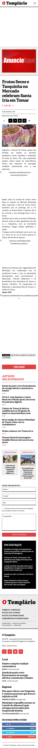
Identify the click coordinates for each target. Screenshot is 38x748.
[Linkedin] (20, 121)
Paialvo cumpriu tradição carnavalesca (15, 665)
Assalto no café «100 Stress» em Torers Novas (18, 575)
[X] (15, 121)
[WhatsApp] (24, 121)
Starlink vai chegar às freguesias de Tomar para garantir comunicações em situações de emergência (19, 551)
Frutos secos (15, 355)
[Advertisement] (19, 26)
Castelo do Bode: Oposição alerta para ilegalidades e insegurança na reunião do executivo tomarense (18, 568)
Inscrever (31, 736)
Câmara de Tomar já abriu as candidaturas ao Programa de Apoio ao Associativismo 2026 (16, 411)
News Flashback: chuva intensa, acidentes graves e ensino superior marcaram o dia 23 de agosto (17, 582)
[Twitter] (9, 651)
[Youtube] (15, 651)
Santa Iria (31, 355)
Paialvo (4, 669)
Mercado (24, 355)
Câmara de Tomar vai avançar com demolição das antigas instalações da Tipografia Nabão (18, 560)
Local (4, 393)
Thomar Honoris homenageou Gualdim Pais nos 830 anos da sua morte (17, 440)
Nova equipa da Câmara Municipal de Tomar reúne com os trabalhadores (18, 422)
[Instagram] (21, 651)
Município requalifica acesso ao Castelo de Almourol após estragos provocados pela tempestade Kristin (18, 706)
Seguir (32, 728)
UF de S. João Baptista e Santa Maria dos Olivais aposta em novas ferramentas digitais (18, 399)
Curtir (32, 724)
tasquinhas (6, 357)
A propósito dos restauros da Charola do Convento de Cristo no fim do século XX (28, 473)
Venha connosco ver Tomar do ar (17, 431)
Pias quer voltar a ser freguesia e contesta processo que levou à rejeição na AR (18, 694)
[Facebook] (10, 121)
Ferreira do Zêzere (8, 699)
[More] (29, 121)
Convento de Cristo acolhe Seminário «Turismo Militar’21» (10, 469)
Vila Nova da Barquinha (10, 714)
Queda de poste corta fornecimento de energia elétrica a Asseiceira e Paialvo (19, 388)
